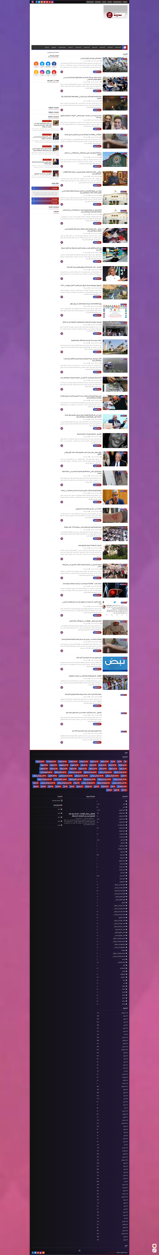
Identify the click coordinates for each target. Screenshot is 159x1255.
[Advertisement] (79, 32)
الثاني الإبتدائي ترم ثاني (119, 779)
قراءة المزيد (97, 72)
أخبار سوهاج (112, 769)
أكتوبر (111, 1043)
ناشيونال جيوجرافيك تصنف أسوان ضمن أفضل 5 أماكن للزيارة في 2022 (81, 285)
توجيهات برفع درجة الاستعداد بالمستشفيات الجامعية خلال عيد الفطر (82, 322)
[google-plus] (47, 2)
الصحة (35, 783)
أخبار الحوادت (83, 761)
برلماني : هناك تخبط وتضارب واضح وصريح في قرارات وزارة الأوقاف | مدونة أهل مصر (82, 173)
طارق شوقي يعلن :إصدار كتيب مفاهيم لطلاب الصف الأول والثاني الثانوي (82, 453)
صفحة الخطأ (97, 2)
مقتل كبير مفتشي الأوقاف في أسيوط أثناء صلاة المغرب (85, 621)
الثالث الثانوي (52, 776)
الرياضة (76, 783)
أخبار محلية (102, 47)
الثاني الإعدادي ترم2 (89, 779)
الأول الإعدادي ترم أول (89, 772)
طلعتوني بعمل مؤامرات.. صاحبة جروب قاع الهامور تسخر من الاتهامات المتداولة (82, 814)
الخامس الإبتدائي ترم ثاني (119, 783)
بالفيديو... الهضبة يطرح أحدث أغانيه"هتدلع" (89, 434)
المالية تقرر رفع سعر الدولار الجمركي (90, 58)
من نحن (104, 2)
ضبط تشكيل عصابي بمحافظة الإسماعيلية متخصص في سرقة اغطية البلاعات (81, 472)
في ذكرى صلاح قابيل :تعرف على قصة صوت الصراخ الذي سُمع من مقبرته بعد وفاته (43, 125)
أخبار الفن (70, 47)
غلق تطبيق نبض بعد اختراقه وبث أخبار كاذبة (88, 657)
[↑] (79, 1250)
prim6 (108, 790)
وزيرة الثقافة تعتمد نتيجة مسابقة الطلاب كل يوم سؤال (85, 303)
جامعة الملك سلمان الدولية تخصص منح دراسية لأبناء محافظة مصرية (42, 149)
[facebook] (36, 2)
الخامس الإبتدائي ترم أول (44, 779)
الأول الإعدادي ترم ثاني (74, 772)
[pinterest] (50, 2)
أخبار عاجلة (102, 769)
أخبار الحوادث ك (50, 761)
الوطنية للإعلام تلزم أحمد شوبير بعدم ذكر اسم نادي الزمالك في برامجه (81, 490)
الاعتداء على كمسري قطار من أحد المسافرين (88, 508)
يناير (111, 1034)
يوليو (111, 1016)
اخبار (112, 761)
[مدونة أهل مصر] (116, 12)
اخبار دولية (122, 769)
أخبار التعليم (118, 47)
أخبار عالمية (92, 769)
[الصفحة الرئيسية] (125, 47)
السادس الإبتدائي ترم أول (64, 783)
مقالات (57, 786)
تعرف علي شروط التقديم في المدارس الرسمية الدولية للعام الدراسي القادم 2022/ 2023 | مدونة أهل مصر (81, 192)
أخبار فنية (72, 769)
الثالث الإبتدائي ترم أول (111, 776)
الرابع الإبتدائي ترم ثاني (87, 783)
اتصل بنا (109, 2)
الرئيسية (125, 2)
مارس (111, 1028)
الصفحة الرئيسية (56, 801)
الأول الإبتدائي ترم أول (120, 772)
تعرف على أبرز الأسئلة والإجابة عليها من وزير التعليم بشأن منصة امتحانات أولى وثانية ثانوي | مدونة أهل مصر (83, 416)
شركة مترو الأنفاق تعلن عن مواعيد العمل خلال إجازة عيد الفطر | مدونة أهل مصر (81, 249)
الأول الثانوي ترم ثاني (45, 772)
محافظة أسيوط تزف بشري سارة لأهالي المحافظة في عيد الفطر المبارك (83, 154)
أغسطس (111, 1013)
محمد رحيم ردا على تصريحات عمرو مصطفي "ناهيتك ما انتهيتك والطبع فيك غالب (81, 116)
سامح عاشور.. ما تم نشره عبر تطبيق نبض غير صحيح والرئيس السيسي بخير (81, 603)
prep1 (50, 786)
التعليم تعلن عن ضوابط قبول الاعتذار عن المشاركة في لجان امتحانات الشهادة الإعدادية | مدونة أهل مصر (82, 211)
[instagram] (52, 2)
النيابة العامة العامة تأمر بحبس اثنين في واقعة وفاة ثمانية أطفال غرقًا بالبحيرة (81, 97)
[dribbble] (44, 2)
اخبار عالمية (82, 769)
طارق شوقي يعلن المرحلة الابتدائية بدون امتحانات (42, 163)
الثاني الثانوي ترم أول (74, 779)
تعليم (96, 786)
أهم (112, 786)
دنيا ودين (47, 47)
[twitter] (39, 2)
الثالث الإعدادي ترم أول (80, 776)
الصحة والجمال (62, 47)
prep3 (35, 786)
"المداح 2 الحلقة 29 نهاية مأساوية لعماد (89, 545)
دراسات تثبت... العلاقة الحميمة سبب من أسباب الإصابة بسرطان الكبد (82, 583)
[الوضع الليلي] (154, 1246)
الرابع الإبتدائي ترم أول (103, 783)
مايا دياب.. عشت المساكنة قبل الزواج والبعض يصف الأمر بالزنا (84, 267)
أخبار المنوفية (63, 765)
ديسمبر (111, 1037)
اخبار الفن (83, 765)
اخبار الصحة (102, 765)
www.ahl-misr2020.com (89, 818)
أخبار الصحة (112, 765)
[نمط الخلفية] (154, 1250)
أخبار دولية (94, 47)
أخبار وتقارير (43, 769)
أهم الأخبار (110, 47)
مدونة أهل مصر (111, 1252)
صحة (71, 786)
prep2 (42, 786)
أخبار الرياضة (87, 47)
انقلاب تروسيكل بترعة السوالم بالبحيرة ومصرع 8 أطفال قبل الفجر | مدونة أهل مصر (82, 359)
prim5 (116, 790)
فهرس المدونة (90, 2)
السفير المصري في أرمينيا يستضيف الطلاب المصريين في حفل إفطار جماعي (81, 565)
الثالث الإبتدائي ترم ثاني (96, 776)
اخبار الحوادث (62, 761)
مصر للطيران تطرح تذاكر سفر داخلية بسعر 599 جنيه (86, 730)
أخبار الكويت (74, 765)
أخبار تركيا (53, 765)
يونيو (111, 1019)
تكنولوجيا (54, 47)
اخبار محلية (53, 769)
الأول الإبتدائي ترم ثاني (104, 772)
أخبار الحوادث (78, 47)
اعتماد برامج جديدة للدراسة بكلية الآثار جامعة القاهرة (86, 340)
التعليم (123, 776)
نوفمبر (111, 1040)
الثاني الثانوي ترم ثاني (59, 779)
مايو (111, 1022)
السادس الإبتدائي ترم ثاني (47, 783)
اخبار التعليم (94, 761)
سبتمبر (111, 1046)
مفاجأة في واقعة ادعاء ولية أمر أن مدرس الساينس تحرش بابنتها (83, 134)
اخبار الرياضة (122, 765)
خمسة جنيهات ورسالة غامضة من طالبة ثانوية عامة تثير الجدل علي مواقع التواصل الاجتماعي (82, 78)
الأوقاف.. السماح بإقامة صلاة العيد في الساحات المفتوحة (85, 676)
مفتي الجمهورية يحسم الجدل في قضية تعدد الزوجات (42, 138)
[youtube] (38, 1253)
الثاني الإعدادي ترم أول (103, 779)
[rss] (42, 2)
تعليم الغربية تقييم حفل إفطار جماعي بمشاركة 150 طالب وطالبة (82, 527)
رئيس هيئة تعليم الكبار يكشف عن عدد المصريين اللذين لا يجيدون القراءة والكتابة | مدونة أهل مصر (81, 397)
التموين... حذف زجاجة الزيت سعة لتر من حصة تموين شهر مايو (83, 712)
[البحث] (32, 2)
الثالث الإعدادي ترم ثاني (65, 776)
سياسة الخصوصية (117, 2)
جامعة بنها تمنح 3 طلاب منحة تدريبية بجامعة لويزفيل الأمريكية (83, 694)
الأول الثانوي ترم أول (60, 772)
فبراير (111, 1031)
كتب (65, 786)
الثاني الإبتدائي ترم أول (38, 776)
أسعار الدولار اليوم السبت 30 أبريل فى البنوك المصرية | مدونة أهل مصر (81, 377)
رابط (59, 809)
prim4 (123, 790)
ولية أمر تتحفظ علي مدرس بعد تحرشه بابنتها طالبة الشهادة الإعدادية (81, 639)
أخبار (119, 761)
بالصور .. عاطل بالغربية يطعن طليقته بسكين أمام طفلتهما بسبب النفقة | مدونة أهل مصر (82, 230)
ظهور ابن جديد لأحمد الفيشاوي (43, 173)
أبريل (111, 1025)
